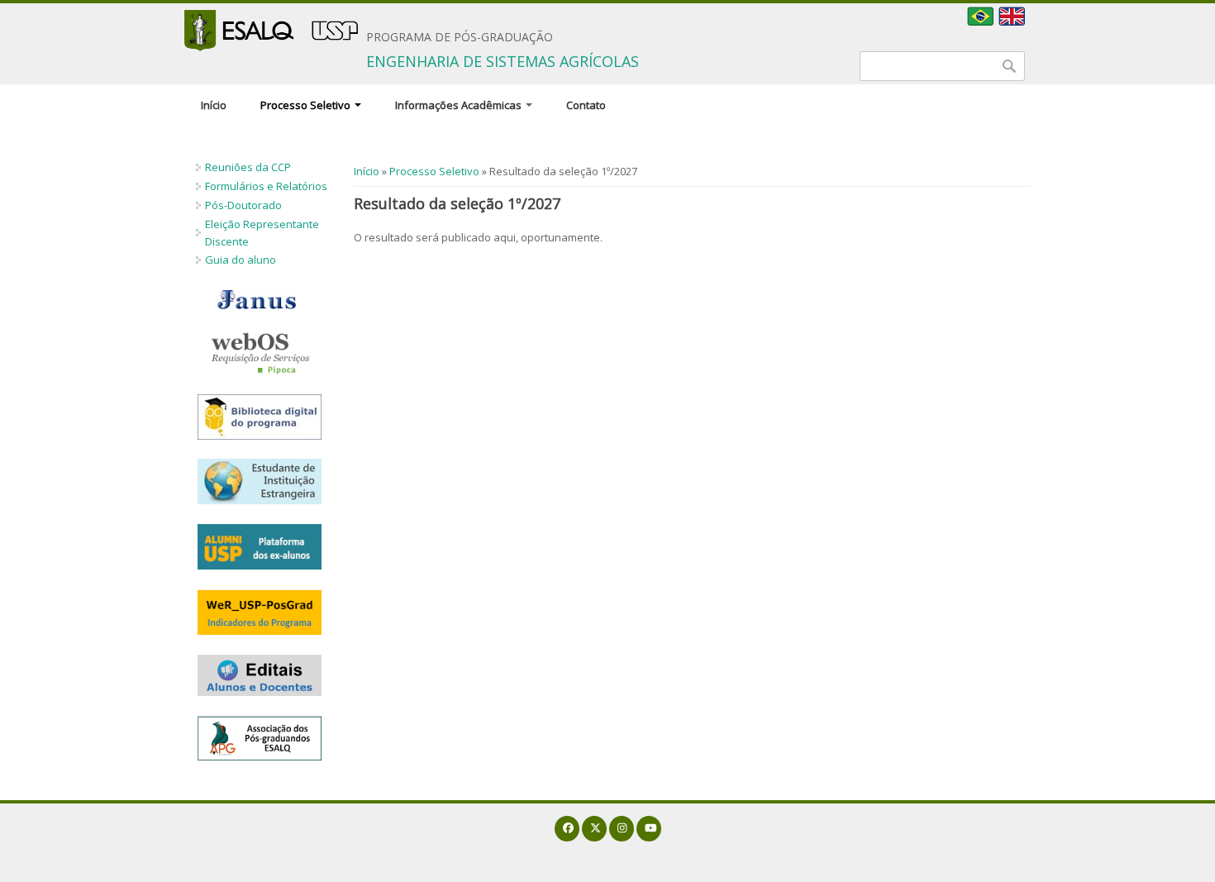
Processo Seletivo (306, 105)
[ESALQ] (271, 30)
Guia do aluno (240, 259)
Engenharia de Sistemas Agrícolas (502, 61)
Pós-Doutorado (243, 205)
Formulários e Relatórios (266, 186)
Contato (586, 105)
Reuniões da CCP (248, 167)
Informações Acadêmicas (459, 105)
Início (213, 105)
